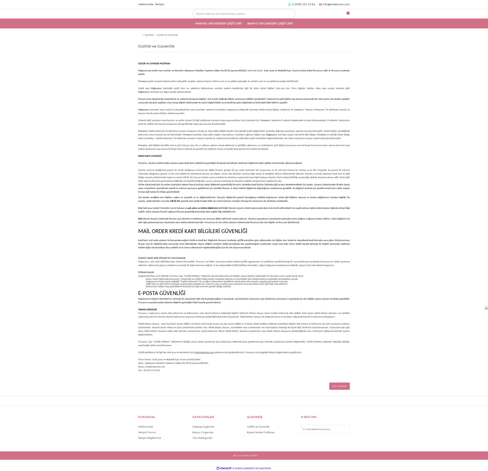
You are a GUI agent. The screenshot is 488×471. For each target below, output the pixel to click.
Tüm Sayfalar (339, 386)
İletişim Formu (147, 432)
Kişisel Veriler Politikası (260, 432)
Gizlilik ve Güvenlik (258, 426)
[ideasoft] (224, 468)
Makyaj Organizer (203, 426)
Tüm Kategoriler (203, 437)
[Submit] (345, 429)
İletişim (159, 4)
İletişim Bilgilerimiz (149, 437)
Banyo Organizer (203, 432)
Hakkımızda (145, 4)
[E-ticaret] (243, 468)
